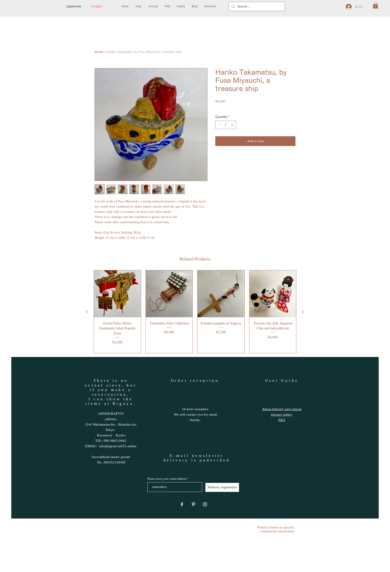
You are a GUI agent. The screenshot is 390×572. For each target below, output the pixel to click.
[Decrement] (219, 125)
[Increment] (232, 125)
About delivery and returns (282, 409)
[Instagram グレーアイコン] (205, 504)
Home (99, 52)
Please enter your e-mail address (166, 478)
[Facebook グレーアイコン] (182, 504)
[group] (195, 312)
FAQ (282, 420)
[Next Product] (303, 312)
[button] (375, 5)
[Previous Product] (87, 312)
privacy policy (281, 414)
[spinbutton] (226, 125)
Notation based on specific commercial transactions (275, 529)
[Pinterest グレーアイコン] (193, 504)
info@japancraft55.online (118, 446)
